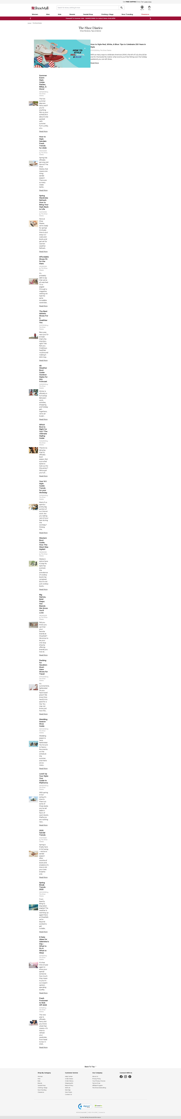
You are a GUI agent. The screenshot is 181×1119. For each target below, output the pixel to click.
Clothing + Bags (107, 14)
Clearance (145, 14)
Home (29, 23)
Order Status (69, 1078)
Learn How (147, 2)
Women (35, 14)
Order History (69, 1081)
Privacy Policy (96, 1078)
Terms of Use (96, 1083)
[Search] (121, 8)
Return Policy (69, 1085)
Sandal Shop (88, 14)
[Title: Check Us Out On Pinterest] (129, 1076)
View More (90, 1054)
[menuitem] (35, 14)
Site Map (68, 1090)
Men (48, 14)
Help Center (69, 1076)
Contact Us (68, 1094)
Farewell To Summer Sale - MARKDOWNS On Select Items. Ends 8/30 (90, 18)
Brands (72, 14)
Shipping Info (69, 1083)
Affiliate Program (97, 1085)
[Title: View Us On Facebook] (121, 1076)
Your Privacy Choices (98, 1081)
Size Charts (68, 1092)
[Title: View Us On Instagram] (125, 1076)
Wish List (67, 1087)
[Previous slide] (30, 18)
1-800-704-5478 (92, 1112)
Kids (59, 14)
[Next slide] (150, 18)
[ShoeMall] (40, 8)
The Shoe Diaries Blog (99, 1087)
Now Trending (127, 14)
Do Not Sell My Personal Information (90, 1117)
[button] (85, 1106)
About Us (95, 1076)
